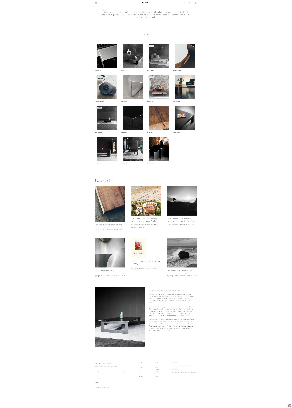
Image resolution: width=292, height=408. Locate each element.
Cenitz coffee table (98, 132)
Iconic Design (141, 367)
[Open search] (189, 3)
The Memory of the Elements (179, 270)
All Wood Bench (150, 132)
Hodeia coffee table (176, 101)
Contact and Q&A (142, 364)
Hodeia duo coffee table (99, 101)
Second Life (141, 376)
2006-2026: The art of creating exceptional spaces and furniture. (144, 220)
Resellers (140, 371)
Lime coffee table (124, 132)
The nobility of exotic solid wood (108, 224)
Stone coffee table (124, 163)
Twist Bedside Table (150, 163)
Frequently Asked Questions (191, 372)
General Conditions (158, 373)
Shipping (156, 367)
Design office (157, 364)
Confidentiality (157, 369)
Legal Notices (157, 371)
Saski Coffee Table (150, 101)
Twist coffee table (98, 70)
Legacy (140, 369)
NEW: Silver (141, 362)
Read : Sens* (157, 376)
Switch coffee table (150, 70)
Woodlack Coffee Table (177, 70)
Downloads (141, 373)
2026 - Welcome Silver (104, 270)
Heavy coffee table (176, 132)
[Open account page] (192, 3)
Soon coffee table (98, 163)
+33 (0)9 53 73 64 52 (174, 368)
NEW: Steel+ (157, 362)
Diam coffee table (124, 70)
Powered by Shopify (106, 387)
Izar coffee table (124, 101)
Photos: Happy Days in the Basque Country (145, 262)
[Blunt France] (146, 3)
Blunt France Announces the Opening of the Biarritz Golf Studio (181, 220)
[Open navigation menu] (96, 3)
